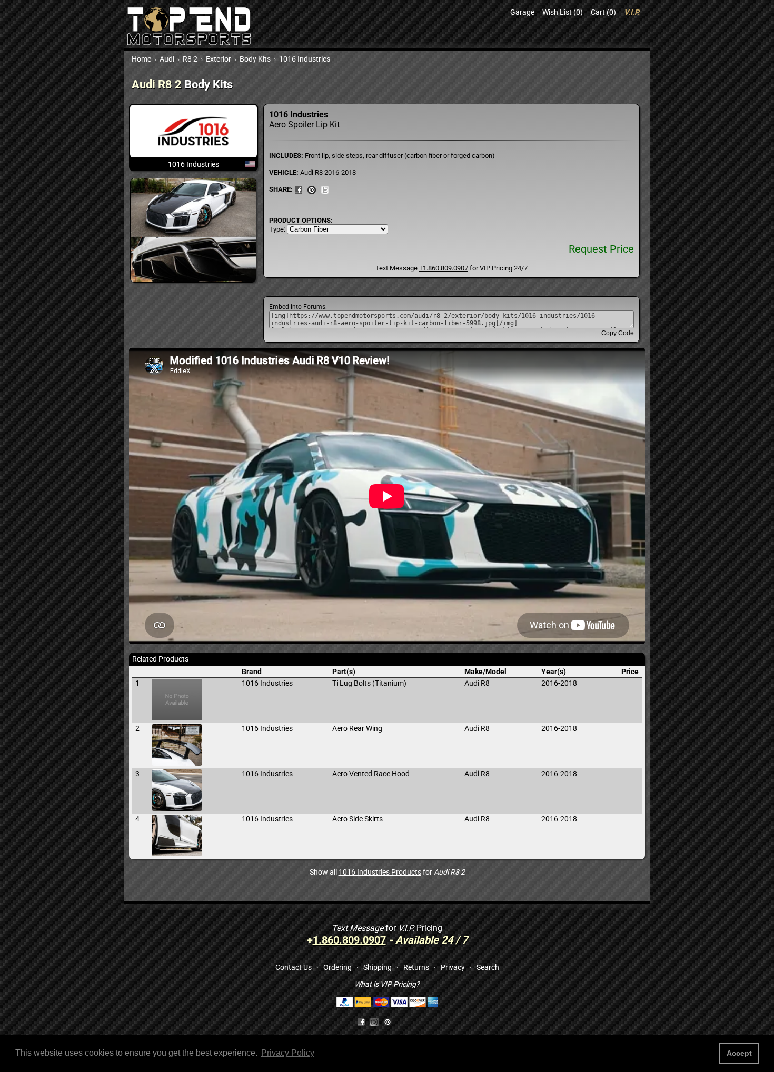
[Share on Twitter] (325, 189)
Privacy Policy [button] (287, 1052)
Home (141, 59)
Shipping (377, 967)
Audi (167, 59)
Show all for (387, 872)
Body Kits (255, 59)
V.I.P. (632, 12)
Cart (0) (603, 12)
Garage (522, 12)
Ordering (337, 967)
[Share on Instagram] (376, 1021)
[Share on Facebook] (361, 1021)
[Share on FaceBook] (298, 189)
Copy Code (617, 333)
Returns (416, 967)
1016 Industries (304, 59)
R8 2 (190, 59)
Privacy (453, 967)
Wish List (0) (562, 12)
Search (488, 967)
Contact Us (293, 967)
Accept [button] (739, 1053)
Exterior (218, 59)
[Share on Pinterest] (311, 189)
